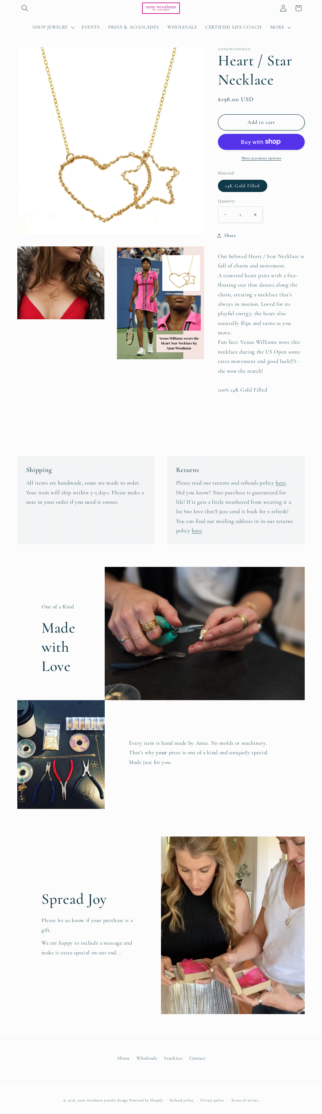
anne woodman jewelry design (103, 1100)
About (123, 1058)
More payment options (261, 158)
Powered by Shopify (146, 1100)
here (281, 483)
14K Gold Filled (242, 186)
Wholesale (146, 1058)
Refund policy (182, 1100)
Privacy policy (212, 1100)
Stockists (173, 1058)
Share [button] (230, 235)
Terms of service (245, 1100)
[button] (24, 8)
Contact (197, 1058)
